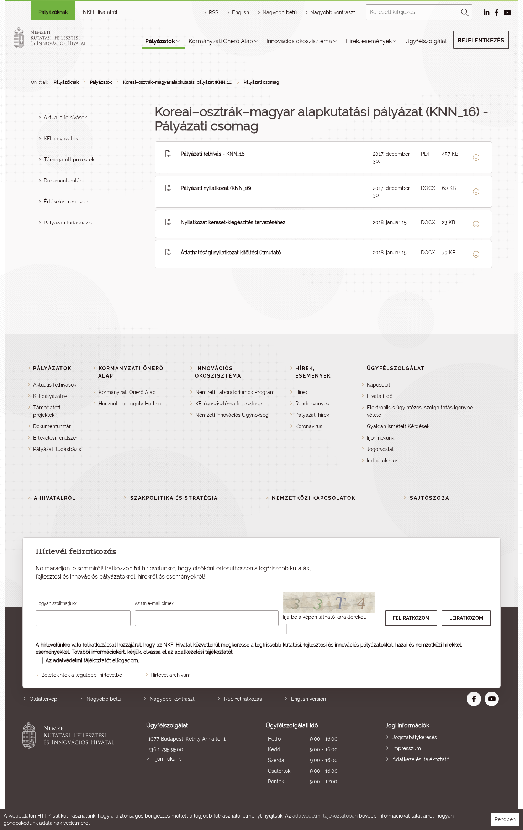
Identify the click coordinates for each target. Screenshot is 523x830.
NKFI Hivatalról (100, 12)
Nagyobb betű (103, 699)
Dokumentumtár (62, 180)
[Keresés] (465, 11)
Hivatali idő (379, 396)
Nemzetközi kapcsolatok (313, 498)
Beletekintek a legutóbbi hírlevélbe (81, 675)
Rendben (505, 819)
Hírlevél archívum (170, 675)
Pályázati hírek (312, 415)
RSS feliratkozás (243, 699)
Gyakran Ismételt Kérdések (398, 426)
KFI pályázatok (61, 138)
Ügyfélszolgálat (426, 41)
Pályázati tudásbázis (68, 222)
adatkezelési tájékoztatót (204, 652)
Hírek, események (368, 41)
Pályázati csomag (261, 82)
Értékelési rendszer (66, 201)
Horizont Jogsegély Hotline (130, 403)
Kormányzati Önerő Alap (221, 41)
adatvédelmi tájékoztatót (82, 660)
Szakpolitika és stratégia (174, 498)
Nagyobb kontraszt (332, 12)
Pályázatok (160, 41)
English (240, 12)
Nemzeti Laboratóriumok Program (235, 392)
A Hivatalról (55, 498)
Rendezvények (312, 403)
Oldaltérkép (43, 699)
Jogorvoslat (380, 449)
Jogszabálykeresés (414, 737)
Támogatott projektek (69, 159)
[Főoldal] (58, 37)
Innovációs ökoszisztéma (299, 41)
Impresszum (406, 748)
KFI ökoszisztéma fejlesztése (228, 403)
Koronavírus (308, 426)
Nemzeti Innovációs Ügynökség (232, 415)
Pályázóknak (53, 12)
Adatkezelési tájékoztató (420, 759)
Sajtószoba (429, 498)
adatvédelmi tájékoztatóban (325, 816)
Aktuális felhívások (65, 117)
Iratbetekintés (382, 460)
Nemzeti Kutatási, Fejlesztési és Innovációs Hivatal (70, 754)
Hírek (301, 392)
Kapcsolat (378, 385)
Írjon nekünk (380, 438)
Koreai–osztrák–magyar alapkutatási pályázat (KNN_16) (177, 82)
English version (308, 699)
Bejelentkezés (481, 40)
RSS (213, 12)
